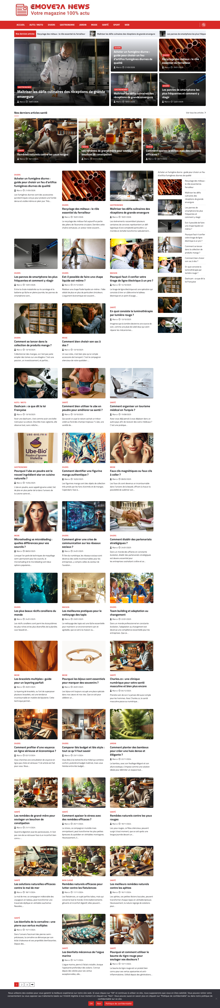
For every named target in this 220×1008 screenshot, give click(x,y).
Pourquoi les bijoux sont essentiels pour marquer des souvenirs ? (83, 681)
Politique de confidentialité (119, 1003)
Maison (113, 273)
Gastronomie (67, 24)
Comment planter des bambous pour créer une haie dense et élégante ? (129, 751)
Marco (22, 101)
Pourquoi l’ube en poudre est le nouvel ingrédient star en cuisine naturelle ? (34, 474)
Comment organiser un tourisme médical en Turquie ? (130, 408)
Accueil (21, 24)
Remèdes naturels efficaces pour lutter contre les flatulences (82, 886)
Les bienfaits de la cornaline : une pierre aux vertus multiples (34, 923)
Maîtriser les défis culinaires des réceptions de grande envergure (81, 34)
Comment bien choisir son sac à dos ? (81, 343)
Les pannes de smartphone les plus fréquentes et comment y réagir (152, 34)
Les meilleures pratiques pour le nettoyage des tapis (82, 613)
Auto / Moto (36, 24)
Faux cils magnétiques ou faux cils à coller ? (131, 473)
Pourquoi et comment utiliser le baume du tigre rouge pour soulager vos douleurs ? (129, 956)
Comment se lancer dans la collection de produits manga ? (32, 343)
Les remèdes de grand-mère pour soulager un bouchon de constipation (110, 152)
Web (127, 24)
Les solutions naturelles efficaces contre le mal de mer (35, 886)
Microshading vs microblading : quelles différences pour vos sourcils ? (33, 543)
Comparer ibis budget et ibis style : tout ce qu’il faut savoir (83, 749)
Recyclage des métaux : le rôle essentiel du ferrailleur (180, 61)
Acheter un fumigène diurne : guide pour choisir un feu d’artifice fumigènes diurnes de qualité (61, 94)
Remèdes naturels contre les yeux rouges (42, 154)
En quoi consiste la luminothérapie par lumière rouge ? (131, 313)
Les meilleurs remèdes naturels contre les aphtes (129, 886)
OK (91, 1003)
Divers (51, 24)
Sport (116, 24)
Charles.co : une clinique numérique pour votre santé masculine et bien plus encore (128, 682)
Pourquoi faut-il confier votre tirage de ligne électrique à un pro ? (131, 278)
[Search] (203, 25)
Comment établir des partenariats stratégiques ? (131, 541)
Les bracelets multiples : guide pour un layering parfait (32, 681)
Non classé (67, 880)
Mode (94, 24)
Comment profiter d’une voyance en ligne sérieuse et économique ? (35, 749)
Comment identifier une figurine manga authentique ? (82, 473)
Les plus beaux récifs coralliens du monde (35, 613)
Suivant (32, 984)
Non (99, 1003)
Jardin (82, 24)
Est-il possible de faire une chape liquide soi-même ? (82, 278)
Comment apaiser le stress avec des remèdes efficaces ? (173, 152)
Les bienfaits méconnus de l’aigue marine (83, 954)
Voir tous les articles (195, 112)
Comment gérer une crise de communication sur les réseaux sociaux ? (81, 543)
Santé (105, 24)
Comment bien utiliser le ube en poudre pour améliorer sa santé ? (82, 408)
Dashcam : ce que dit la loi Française (30, 408)
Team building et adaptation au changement (129, 613)
